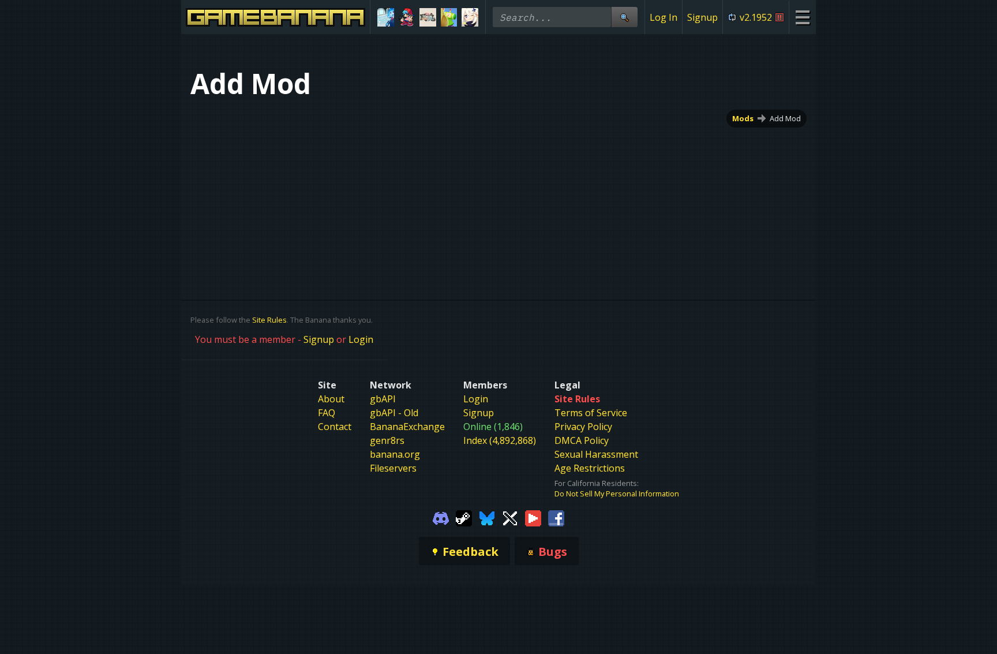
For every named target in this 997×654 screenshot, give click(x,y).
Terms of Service (590, 412)
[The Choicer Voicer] (385, 17)
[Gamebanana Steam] (464, 517)
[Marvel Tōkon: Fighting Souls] (427, 17)
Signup (702, 17)
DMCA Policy (581, 440)
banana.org (395, 454)
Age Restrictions (589, 468)
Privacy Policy (583, 426)
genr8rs (387, 440)
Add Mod (785, 118)
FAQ (326, 412)
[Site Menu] (802, 17)
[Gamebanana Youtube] (533, 517)
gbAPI (383, 399)
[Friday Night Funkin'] (407, 17)
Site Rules (269, 320)
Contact (334, 426)
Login (360, 339)
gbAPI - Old (394, 412)
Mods (743, 118)
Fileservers (393, 468)
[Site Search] (624, 17)
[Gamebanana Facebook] (556, 517)
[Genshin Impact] (470, 17)
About (331, 399)
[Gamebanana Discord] (441, 517)
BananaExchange (407, 426)
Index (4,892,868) (499, 440)
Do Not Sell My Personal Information (616, 493)
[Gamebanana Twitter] (510, 517)
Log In (663, 17)
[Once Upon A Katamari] (449, 17)
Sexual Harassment (596, 454)
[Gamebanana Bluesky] (487, 517)
